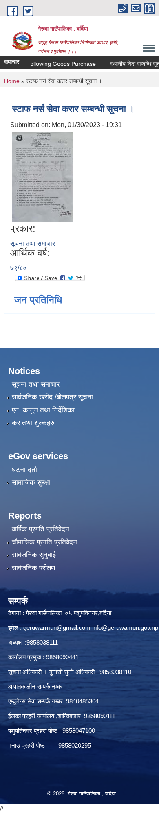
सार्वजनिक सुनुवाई (34, 555)
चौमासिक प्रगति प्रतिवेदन (44, 542)
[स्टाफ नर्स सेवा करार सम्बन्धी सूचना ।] (42, 175)
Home (12, 81)
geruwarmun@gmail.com (57, 627)
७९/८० (18, 267)
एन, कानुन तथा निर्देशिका (43, 410)
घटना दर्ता (24, 470)
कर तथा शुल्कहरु (33, 423)
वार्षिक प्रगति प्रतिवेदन (40, 529)
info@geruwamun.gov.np (125, 627)
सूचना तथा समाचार (32, 243)
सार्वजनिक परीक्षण (33, 568)
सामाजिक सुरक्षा (31, 482)
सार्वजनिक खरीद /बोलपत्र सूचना (52, 397)
